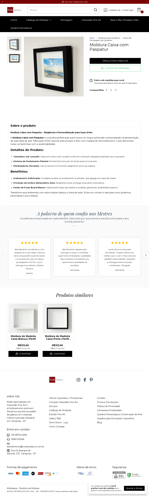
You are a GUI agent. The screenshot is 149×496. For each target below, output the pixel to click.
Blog (99, 422)
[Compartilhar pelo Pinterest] (116, 90)
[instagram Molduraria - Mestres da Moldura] (78, 380)
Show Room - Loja (58, 422)
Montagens (66, 20)
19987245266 (17, 439)
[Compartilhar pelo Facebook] (106, 90)
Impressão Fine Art (91, 20)
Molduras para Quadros (109, 38)
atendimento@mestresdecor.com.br (25, 446)
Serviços (53, 406)
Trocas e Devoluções (107, 402)
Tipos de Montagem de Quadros (110, 39)
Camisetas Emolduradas (109, 410)
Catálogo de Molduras (37, 20)
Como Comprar (57, 426)
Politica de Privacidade (108, 406)
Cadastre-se (114, 10)
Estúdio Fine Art (57, 414)
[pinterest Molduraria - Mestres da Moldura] (91, 380)
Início (92, 38)
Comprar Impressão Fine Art (63, 402)
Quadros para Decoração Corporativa (115, 418)
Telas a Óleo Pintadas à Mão (124, 20)
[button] (115, 68)
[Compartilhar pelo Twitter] (111, 90)
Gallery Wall (55, 418)
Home (13, 20)
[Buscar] (95, 10)
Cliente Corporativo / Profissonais (66, 398)
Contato (101, 398)
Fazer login (128, 10)
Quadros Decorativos (21, 28)
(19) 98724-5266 (19, 435)
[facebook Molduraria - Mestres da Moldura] (85, 380)
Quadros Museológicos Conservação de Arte (119, 414)
